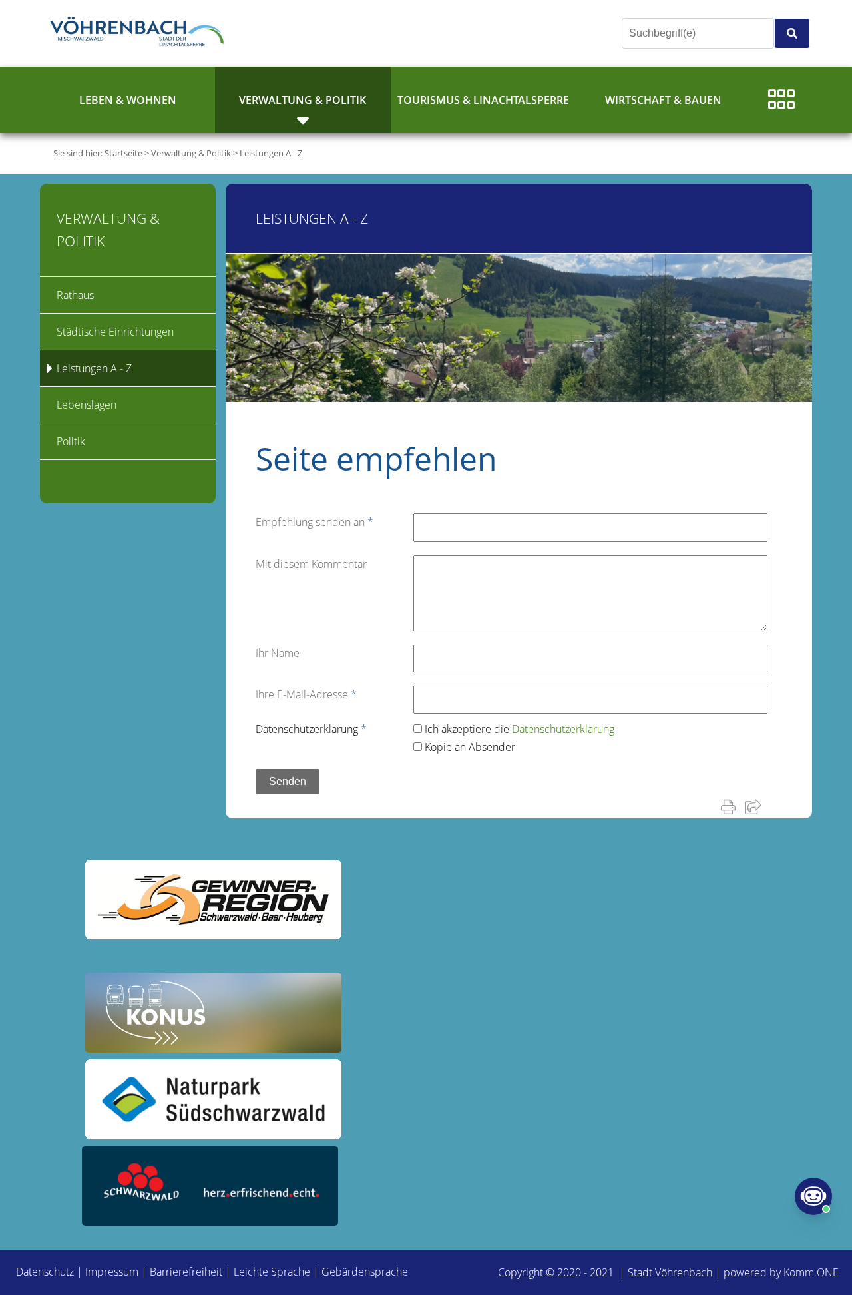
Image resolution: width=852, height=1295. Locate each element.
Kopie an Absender (470, 747)
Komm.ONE (811, 1272)
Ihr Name (278, 653)
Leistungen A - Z (271, 153)
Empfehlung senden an (314, 522)
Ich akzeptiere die (519, 729)
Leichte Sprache (272, 1271)
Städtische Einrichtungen (115, 331)
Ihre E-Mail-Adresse (306, 694)
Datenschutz (45, 1271)
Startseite (123, 153)
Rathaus (75, 295)
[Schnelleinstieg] (781, 100)
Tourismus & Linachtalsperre (483, 100)
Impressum (111, 1271)
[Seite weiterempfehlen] (756, 806)
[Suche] (792, 33)
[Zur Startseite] (140, 33)
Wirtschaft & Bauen (663, 100)
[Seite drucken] (731, 806)
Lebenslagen (86, 404)
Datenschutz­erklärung (311, 729)
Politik (71, 441)
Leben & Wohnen (127, 100)
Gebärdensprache (364, 1271)
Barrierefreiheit (186, 1271)
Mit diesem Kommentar (311, 564)
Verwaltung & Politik (302, 100)
